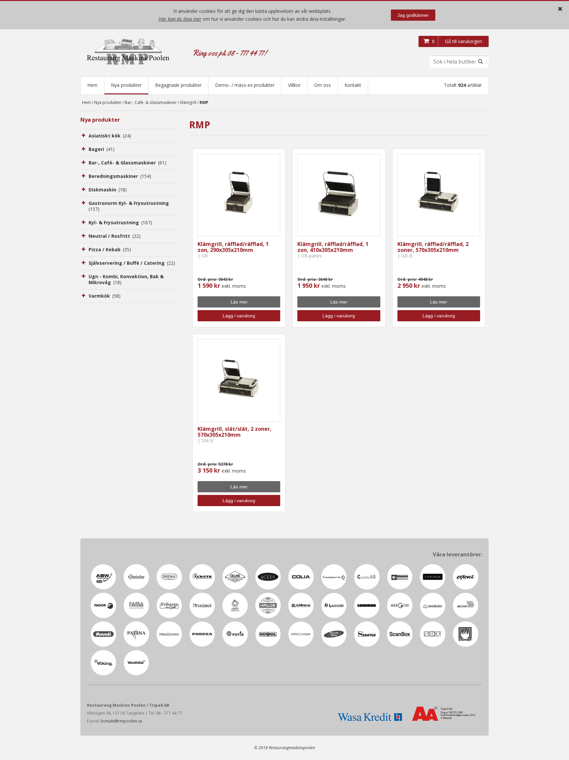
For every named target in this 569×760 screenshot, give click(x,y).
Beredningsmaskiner (120, 176)
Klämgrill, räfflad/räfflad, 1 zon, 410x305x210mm (332, 247)
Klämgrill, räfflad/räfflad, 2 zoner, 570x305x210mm (433, 247)
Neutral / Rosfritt (115, 236)
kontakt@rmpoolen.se (121, 721)
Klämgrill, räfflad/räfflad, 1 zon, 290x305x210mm (233, 247)
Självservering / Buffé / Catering (132, 263)
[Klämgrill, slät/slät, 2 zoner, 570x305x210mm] (239, 380)
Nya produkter (126, 85)
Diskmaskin (108, 189)
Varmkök (105, 296)
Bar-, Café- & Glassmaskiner (151, 102)
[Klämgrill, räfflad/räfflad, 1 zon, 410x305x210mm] (338, 195)
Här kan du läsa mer (180, 19)
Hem (92, 85)
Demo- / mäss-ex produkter (245, 85)
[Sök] (480, 61)
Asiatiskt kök (110, 136)
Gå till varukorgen (463, 41)
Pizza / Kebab (110, 249)
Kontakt (352, 85)
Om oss (322, 85)
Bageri (102, 149)
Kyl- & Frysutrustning (120, 222)
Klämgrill (188, 102)
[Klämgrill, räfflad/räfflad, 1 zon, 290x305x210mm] (239, 195)
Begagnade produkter (178, 85)
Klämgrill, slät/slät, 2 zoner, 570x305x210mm (235, 431)
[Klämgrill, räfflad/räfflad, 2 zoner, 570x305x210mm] (438, 195)
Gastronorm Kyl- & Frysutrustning (129, 206)
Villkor (294, 85)
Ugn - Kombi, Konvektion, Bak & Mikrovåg (126, 279)
